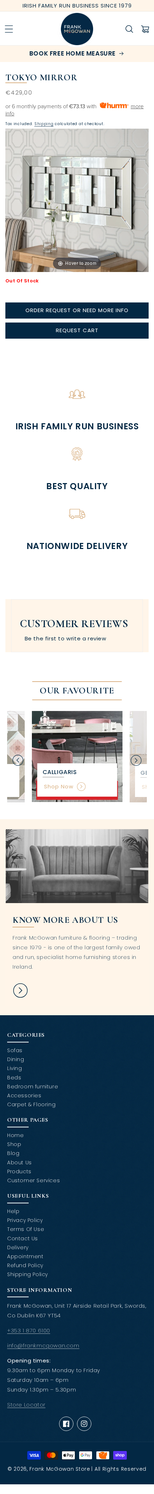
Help (13, 1211)
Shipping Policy (27, 1274)
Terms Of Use (25, 1229)
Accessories (24, 1095)
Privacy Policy (25, 1220)
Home (15, 1135)
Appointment (25, 1256)
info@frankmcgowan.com (43, 1345)
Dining (15, 1059)
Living (14, 1068)
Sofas (15, 1050)
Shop (14, 1144)
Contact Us (22, 1238)
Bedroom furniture (32, 1086)
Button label (20, 990)
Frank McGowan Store (59, 1468)
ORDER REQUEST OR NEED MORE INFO (77, 310)
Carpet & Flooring (31, 1104)
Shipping (44, 124)
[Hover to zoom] (77, 200)
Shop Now (58, 786)
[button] (9, 29)
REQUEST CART (77, 330)
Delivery (18, 1247)
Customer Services (33, 1180)
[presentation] (18, 760)
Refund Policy (25, 1265)
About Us (19, 1162)
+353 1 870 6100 (28, 1330)
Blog (13, 1153)
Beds (14, 1077)
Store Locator (26, 1404)
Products (19, 1171)
